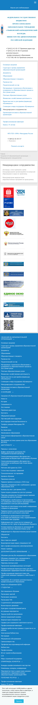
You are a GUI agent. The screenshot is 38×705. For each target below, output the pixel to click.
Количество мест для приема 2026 (13, 489)
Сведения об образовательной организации (14, 156)
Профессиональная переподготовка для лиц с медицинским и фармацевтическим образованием (18, 569)
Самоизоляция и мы (8, 641)
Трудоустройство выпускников (11, 614)
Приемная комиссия (8, 479)
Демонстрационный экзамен (11, 617)
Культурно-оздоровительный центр (13, 608)
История (4, 401)
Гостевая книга (6, 430)
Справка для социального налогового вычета (17, 623)
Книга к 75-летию (9, 125)
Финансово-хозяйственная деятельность (17, 98)
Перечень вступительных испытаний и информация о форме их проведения (19, 507)
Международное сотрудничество (15, 109)
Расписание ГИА (6, 600)
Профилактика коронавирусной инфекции (15, 644)
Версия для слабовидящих (19, 8)
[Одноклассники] (3, 2)
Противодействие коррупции (11, 419)
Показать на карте (17, 146)
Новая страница (6, 549)
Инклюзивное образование (10, 433)
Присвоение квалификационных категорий (16, 566)
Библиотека (5, 647)
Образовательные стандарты (13, 79)
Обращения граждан (8, 416)
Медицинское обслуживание (11, 639)
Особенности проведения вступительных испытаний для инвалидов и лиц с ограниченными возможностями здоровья (18, 517)
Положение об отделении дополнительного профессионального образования (16, 581)
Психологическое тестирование (12, 473)
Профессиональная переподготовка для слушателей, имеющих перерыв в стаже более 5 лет (18, 575)
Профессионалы (6, 650)
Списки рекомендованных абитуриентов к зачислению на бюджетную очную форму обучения (19, 457)
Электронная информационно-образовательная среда (17, 437)
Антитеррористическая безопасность (14, 421)
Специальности (6, 404)
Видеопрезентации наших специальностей (16, 543)
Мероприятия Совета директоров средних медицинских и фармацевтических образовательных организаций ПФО (16, 673)
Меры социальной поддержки (11, 659)
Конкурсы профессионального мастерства (15, 665)
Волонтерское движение (9, 605)
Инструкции (5, 636)
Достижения (5, 407)
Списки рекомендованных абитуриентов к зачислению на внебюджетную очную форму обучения (16, 463)
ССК (2, 656)
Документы (7, 73)
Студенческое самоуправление (12, 603)
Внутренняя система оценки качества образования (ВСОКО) (18, 441)
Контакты (4, 413)
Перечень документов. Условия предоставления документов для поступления (18, 496)
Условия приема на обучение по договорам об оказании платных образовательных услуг (17, 528)
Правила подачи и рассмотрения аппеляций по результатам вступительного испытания (17, 512)
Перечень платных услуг (9, 563)
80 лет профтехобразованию (11, 653)
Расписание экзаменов (9, 597)
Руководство (7, 82)
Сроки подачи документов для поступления (16, 492)
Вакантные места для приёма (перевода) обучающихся (17, 102)
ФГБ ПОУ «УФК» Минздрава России (20, 133)
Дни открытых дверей (9, 540)
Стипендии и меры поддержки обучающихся (18, 106)
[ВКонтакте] (8, 2)
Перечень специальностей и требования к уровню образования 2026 (18, 486)
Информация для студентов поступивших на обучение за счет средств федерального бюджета (19, 523)
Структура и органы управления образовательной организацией (14, 69)
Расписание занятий (8, 594)
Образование (7, 76)
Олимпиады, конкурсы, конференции (13, 668)
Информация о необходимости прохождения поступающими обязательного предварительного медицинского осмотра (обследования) (18, 501)
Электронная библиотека (10, 633)
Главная (3, 154)
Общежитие (5, 534)
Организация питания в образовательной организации (17, 113)
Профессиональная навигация (13, 122)
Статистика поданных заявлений (12, 470)
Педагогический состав (11, 85)
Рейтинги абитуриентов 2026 (11, 468)
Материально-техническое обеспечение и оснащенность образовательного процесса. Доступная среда (18, 90)
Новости (4, 399)
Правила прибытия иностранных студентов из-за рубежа (18, 629)
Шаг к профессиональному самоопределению (17, 546)
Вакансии (4, 427)
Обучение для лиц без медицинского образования (18, 555)
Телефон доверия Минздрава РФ (12, 424)
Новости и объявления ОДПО (11, 584)
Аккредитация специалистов (11, 620)
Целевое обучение (7, 476)
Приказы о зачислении (9, 449)
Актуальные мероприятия (10, 611)
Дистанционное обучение (10, 591)
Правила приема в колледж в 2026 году (15, 482)
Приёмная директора (8, 410)
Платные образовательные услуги (15, 95)
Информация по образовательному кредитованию (18, 532)
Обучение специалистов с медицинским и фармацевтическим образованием (15, 559)
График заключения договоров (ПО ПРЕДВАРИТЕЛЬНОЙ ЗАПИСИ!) (13, 453)
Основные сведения (10, 65)
